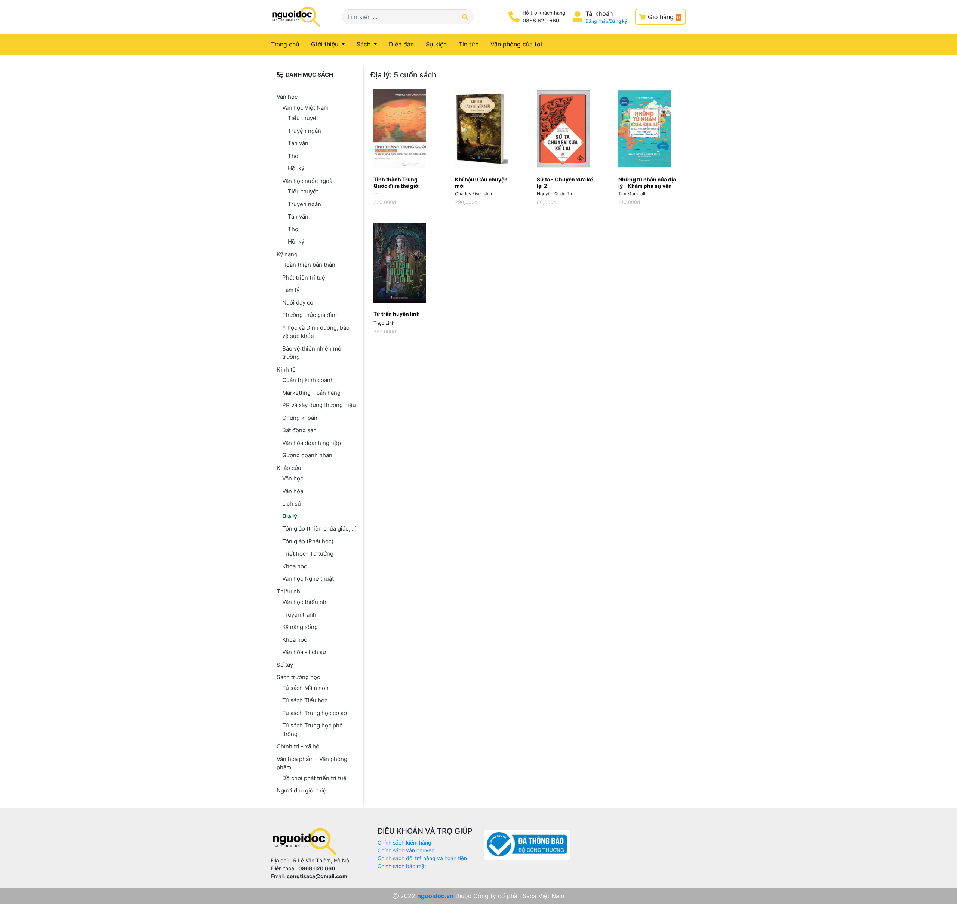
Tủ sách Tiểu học (304, 700)
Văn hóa (292, 491)
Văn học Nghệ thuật (308, 578)
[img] (280, 74)
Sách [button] (364, 44)
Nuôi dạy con (299, 302)
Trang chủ (289, 44)
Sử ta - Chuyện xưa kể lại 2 (565, 182)
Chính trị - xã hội (299, 746)
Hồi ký (296, 168)
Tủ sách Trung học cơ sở (314, 713)
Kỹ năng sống (300, 626)
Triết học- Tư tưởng (307, 553)
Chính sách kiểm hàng (404, 842)
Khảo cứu (289, 467)
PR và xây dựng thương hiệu (319, 405)
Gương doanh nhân (307, 455)
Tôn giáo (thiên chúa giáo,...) (319, 528)
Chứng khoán (299, 417)
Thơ (293, 155)
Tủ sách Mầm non (305, 687)
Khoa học (294, 566)
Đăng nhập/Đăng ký (606, 21)
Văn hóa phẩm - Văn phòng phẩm (312, 763)
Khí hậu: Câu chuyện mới (481, 182)
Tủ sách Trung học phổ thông (312, 729)
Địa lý (289, 516)
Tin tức (468, 44)
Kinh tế (286, 369)
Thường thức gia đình (310, 314)
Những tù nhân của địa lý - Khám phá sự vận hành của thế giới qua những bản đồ (647, 188)
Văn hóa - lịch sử (304, 652)
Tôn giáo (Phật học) (307, 541)
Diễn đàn (401, 44)
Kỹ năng (287, 254)
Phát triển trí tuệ (303, 277)
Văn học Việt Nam (305, 107)
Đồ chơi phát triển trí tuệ (314, 778)
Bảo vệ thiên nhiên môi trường (312, 353)
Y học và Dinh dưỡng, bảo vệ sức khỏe (316, 332)
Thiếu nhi (289, 591)
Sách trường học (298, 677)
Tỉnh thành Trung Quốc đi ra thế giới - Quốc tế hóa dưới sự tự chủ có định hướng (400, 188)
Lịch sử (291, 503)
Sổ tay (285, 664)
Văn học (287, 96)
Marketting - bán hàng (311, 392)
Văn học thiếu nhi (305, 601)
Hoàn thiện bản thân (308, 264)
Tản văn (298, 143)
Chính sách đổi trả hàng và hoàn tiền (422, 858)
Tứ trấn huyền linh (396, 314)
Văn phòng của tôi (516, 44)
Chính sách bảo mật (402, 866)
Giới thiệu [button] (325, 44)
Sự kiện (436, 44)
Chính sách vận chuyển (406, 850)
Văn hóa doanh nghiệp (311, 442)
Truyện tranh (299, 614)
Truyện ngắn (304, 130)
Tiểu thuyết (303, 118)
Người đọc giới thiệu (303, 790)
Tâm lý (290, 289)
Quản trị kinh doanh (308, 380)
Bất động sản (299, 430)
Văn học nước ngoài (308, 180)
